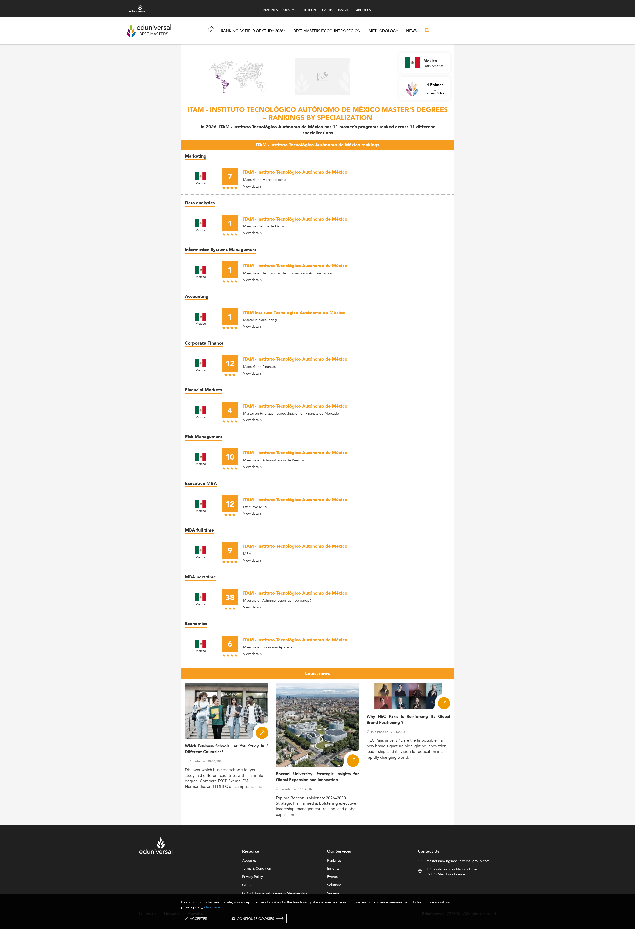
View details (252, 186)
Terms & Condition (256, 868)
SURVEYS (289, 10)
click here (212, 907)
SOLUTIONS (309, 10)
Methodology (383, 31)
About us (249, 860)
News (411, 31)
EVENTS (327, 10)
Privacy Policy (252, 876)
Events (332, 876)
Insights (333, 868)
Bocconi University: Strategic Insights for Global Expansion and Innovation (317, 777)
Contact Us (428, 851)
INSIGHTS (344, 10)
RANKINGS (270, 10)
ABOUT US (363, 10)
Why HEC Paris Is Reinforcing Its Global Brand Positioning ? (408, 720)
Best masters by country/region (327, 31)
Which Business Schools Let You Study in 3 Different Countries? (226, 749)
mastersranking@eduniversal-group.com (458, 861)
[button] (285, 30)
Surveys (333, 893)
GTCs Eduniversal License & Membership (274, 893)
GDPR (247, 885)
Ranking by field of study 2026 (252, 30)
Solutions (334, 885)
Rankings (334, 860)
